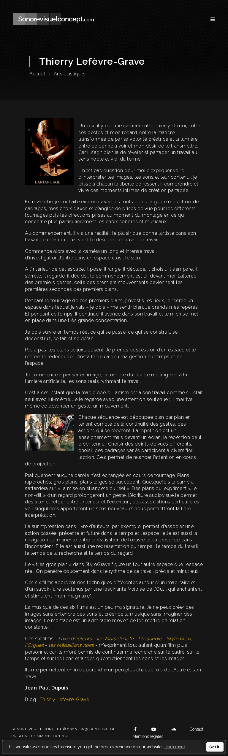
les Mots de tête (115, 638)
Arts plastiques (70, 74)
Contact (196, 729)
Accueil (37, 74)
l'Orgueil (34, 645)
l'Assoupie (150, 638)
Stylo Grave (180, 638)
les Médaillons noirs (71, 645)
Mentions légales (147, 736)
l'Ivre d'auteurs (75, 638)
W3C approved (96, 729)
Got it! (215, 747)
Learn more (174, 746)
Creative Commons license (40, 736)
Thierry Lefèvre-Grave (64, 699)
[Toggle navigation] (209, 19)
